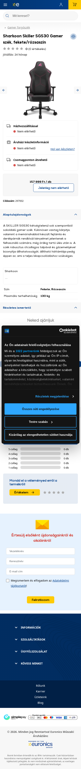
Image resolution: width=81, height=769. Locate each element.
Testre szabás (38, 421)
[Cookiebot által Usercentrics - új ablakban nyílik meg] (59, 331)
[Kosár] (74, 4)
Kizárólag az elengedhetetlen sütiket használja (40, 434)
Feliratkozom (40, 599)
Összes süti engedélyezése (40, 408)
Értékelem (21, 492)
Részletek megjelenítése (52, 396)
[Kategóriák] (5, 4)
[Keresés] (73, 16)
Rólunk (40, 685)
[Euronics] (14, 4)
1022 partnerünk (27, 351)
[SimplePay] (40, 717)
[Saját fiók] (62, 4)
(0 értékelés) (36, 48)
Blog (40, 703)
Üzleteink (40, 697)
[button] (3, 90)
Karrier (40, 691)
